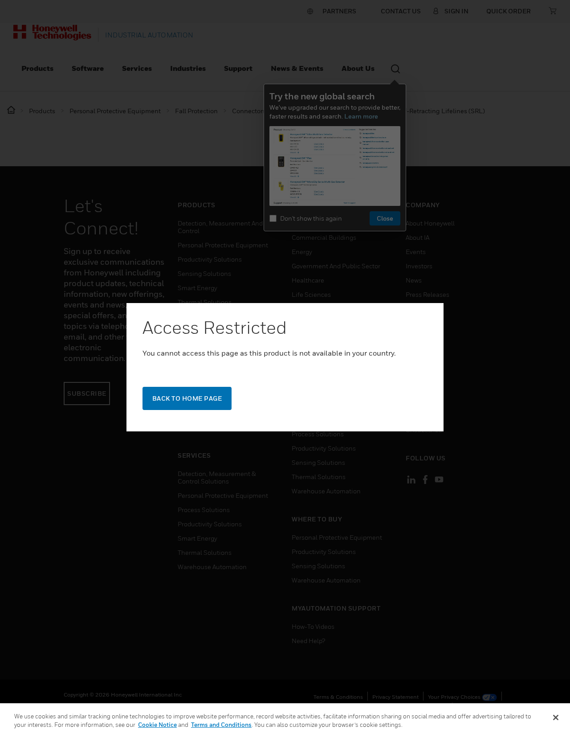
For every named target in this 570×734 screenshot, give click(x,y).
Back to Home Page (187, 398)
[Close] (556, 717)
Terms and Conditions (221, 724)
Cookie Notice (157, 724)
